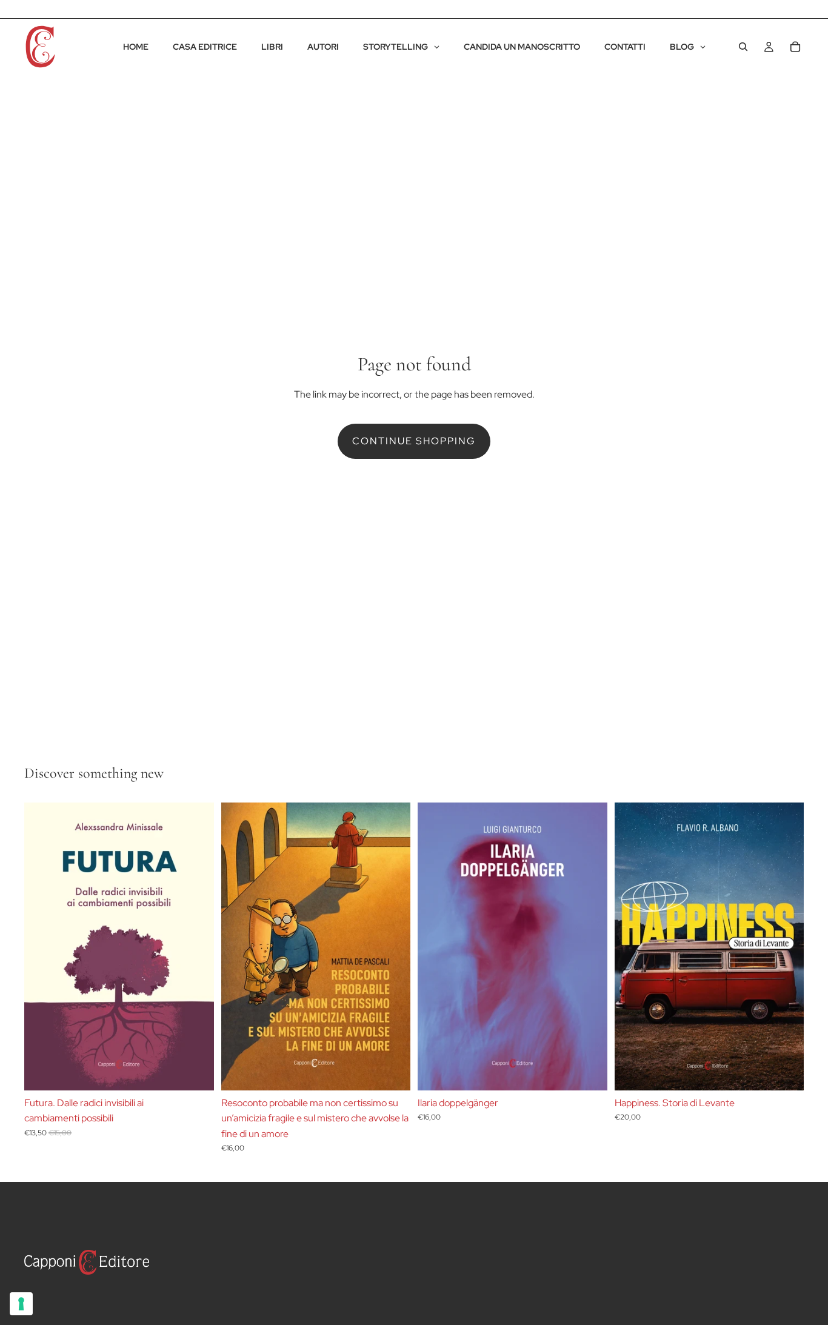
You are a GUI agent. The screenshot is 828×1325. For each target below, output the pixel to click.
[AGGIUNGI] (195, 1072)
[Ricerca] (743, 46)
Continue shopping (414, 441)
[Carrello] (795, 46)
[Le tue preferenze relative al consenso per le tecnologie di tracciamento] (21, 1303)
